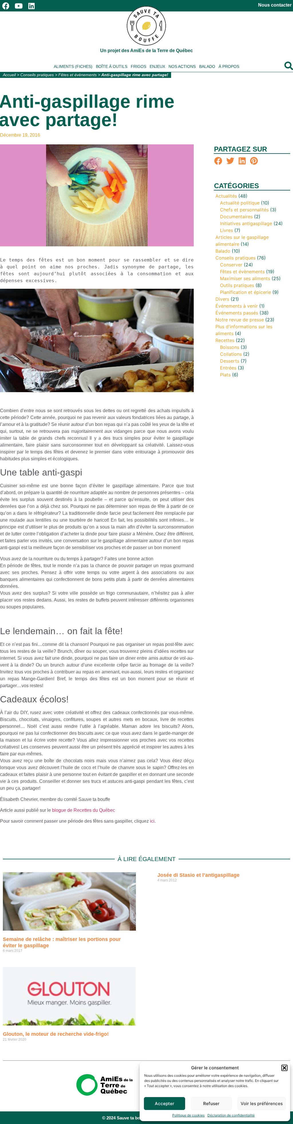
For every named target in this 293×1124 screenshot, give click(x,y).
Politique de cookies (188, 1115)
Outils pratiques (237, 285)
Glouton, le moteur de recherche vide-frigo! (56, 1034)
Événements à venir (236, 306)
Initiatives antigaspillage (246, 223)
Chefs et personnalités (244, 210)
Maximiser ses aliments (245, 278)
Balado (207, 66)
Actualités (226, 196)
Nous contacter (275, 5)
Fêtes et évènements (77, 75)
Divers (222, 299)
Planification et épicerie (245, 292)
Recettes (224, 340)
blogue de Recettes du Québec (83, 810)
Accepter (164, 1103)
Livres (226, 230)
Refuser (211, 1103)
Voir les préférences (262, 1103)
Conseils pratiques (37, 75)
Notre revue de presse (239, 320)
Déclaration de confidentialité (231, 1115)
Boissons (229, 347)
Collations (231, 354)
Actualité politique (240, 203)
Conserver (231, 265)
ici (152, 821)
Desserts (229, 361)
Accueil (9, 75)
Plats (225, 375)
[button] (284, 1068)
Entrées (228, 368)
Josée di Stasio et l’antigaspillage (198, 875)
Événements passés (236, 313)
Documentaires (236, 216)
